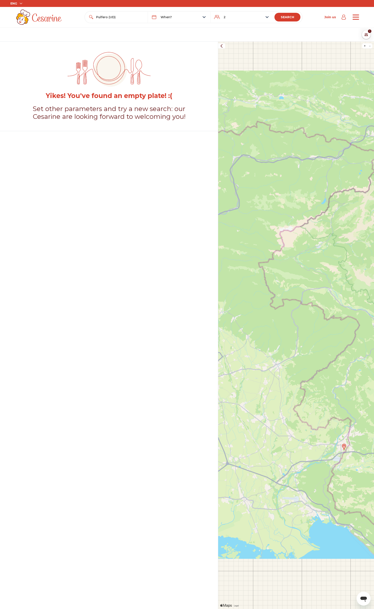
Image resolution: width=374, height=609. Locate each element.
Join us (330, 17)
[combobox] (120, 17)
